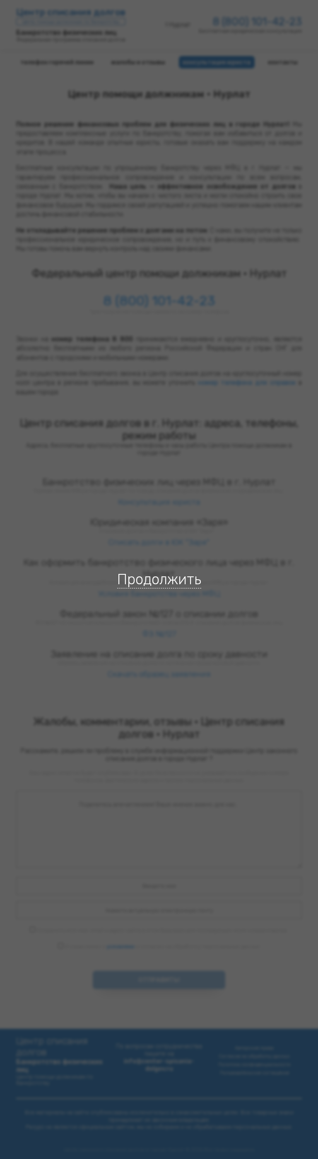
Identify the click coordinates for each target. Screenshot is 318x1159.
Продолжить (159, 579)
